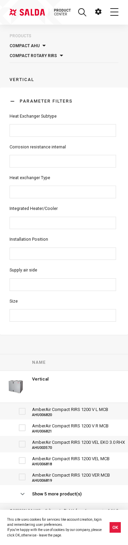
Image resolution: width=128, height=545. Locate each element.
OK (115, 527)
